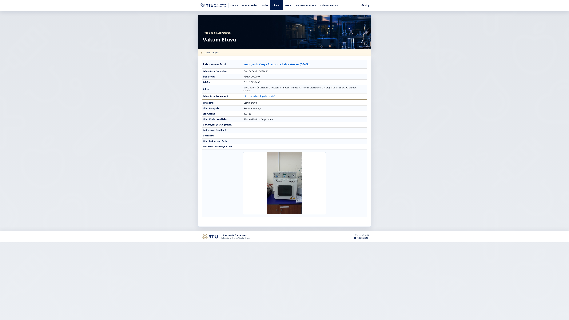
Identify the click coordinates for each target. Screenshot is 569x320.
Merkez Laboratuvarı (306, 5)
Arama (288, 5)
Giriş (366, 5)
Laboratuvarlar (249, 5)
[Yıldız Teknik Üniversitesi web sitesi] (210, 236)
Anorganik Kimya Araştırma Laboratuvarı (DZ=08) (276, 64)
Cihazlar (276, 5)
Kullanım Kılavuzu (329, 5)
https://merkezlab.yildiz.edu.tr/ (259, 96)
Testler (264, 5)
